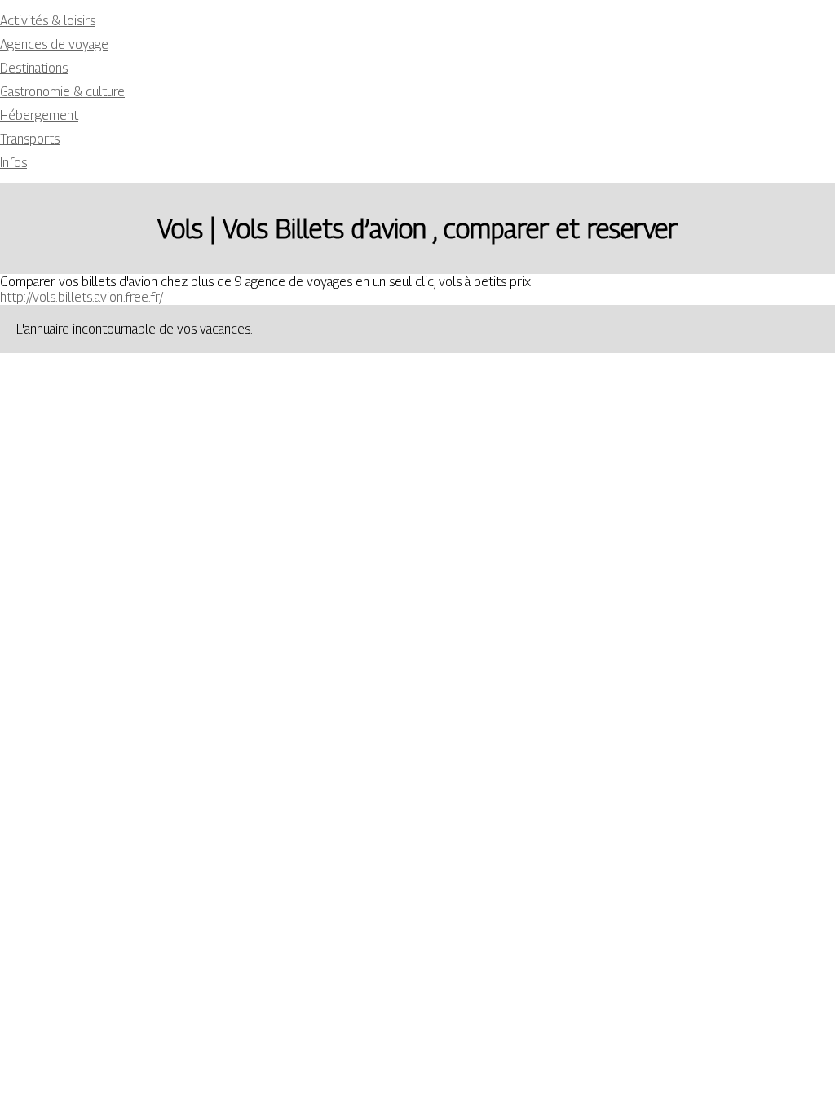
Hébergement (39, 115)
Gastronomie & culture (62, 91)
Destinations (34, 68)
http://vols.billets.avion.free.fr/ (81, 297)
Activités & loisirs (47, 21)
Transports (30, 139)
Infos (13, 162)
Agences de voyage (54, 44)
